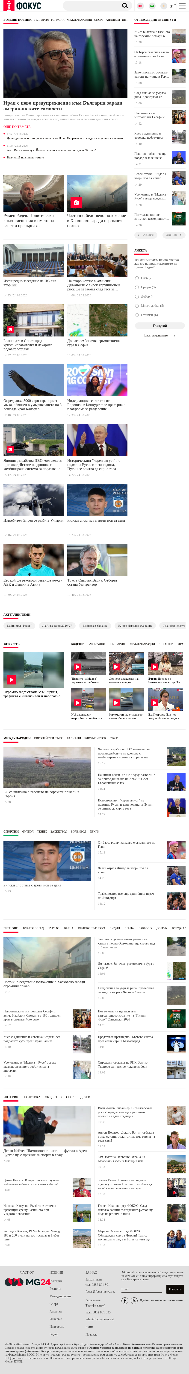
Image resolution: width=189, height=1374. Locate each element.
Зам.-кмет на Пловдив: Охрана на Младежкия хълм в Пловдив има (121, 1159)
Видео (54, 1334)
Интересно (57, 1326)
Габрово (145, 928)
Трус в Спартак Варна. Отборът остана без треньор (92, 582)
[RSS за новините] (134, 1300)
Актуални (97, 644)
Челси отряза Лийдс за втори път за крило (150, 176)
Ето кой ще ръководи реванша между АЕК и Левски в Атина (32, 582)
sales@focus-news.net (100, 1319)
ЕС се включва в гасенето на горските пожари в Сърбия (152, 34)
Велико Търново (91, 928)
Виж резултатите (156, 335)
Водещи (78, 644)
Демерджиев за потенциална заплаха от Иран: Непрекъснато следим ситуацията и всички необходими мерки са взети (65, 138)
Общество (53, 1097)
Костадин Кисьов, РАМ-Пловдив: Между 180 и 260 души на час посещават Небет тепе (31, 1235)
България (41, 19)
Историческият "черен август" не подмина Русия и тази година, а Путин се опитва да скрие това (93, 465)
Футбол (28, 831)
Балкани (74, 738)
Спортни (166, 644)
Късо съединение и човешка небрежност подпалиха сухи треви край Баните (149, 136)
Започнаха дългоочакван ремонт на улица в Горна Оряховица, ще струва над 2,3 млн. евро (151, 75)
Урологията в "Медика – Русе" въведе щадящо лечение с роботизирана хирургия (151, 197)
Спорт (99, 19)
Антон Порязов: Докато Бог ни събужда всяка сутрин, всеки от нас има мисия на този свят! (126, 1136)
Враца (129, 928)
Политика (32, 1097)
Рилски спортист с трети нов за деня (96, 520)
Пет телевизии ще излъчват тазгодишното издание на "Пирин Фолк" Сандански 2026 (150, 217)
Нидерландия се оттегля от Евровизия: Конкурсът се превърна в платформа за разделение (96, 405)
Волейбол (78, 831)
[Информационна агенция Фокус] (124, 1300)
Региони (58, 19)
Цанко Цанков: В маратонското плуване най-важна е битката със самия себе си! (31, 1182)
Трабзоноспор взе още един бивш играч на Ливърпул (126, 896)
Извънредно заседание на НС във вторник (29, 283)
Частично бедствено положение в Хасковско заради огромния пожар (96, 220)
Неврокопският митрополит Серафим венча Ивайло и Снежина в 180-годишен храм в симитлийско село (152, 115)
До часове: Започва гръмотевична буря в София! (94, 343)
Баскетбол (58, 831)
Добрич (162, 928)
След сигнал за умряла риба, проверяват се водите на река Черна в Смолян (150, 95)
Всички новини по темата (25, 157)
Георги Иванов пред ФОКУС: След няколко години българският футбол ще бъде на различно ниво (125, 1210)
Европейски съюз (48, 738)
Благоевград (33, 928)
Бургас (53, 928)
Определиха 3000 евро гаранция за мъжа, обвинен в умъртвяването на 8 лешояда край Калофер (32, 405)
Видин (114, 928)
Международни (79, 19)
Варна (69, 928)
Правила (91, 1334)
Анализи (113, 19)
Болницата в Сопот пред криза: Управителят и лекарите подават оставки (27, 345)
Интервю (11, 1097)
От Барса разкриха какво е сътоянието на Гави (151, 54)
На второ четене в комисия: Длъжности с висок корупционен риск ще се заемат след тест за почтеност (93, 286)
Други (183, 644)
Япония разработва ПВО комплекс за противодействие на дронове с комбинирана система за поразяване (32, 465)
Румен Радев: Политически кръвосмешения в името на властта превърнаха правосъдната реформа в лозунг (33, 220)
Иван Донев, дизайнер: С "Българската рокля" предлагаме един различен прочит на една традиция (125, 1112)
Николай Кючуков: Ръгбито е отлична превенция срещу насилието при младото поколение (29, 1210)
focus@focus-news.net (100, 1291)
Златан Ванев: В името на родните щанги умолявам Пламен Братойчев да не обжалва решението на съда (125, 1184)
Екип (89, 1327)
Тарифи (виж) (95, 1305)
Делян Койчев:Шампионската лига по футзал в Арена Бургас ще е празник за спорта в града (46, 1153)
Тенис (42, 831)
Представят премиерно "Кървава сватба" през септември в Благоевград (126, 1039)
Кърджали (180, 928)
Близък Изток (95, 738)
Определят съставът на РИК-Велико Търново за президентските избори (123, 1064)
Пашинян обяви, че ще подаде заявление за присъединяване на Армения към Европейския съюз (150, 156)
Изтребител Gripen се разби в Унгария (33, 520)
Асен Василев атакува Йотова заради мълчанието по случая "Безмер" (51, 150)
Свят (114, 738)
